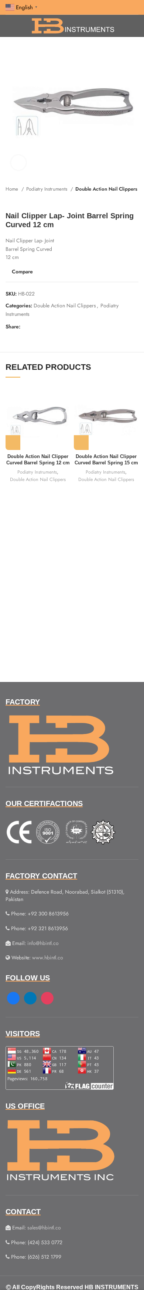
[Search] (136, 25)
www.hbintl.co (47, 957)
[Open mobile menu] (8, 25)
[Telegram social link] (60, 326)
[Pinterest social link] (43, 326)
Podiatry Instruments (47, 188)
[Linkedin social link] (52, 326)
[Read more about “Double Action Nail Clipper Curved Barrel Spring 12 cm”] (13, 442)
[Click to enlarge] (18, 162)
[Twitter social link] (35, 326)
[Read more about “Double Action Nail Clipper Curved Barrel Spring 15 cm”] (81, 442)
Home (13, 188)
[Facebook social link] (26, 326)
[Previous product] (120, 200)
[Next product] (134, 200)
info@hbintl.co (43, 943)
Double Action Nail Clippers (106, 188)
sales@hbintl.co (44, 1227)
